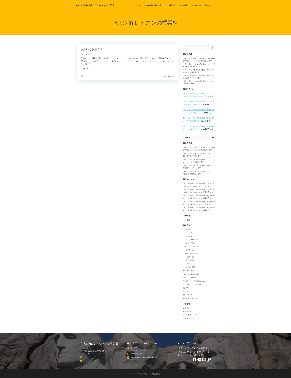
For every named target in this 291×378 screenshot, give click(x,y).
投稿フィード (188, 311)
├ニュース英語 (189, 243)
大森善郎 (86, 68)
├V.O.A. (186, 229)
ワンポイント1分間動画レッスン (194, 281)
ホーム (138, 5)
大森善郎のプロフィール (192, 284)
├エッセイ (187, 236)
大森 (204, 121)
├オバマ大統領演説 (191, 239)
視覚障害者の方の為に (191, 298)
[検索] (212, 48)
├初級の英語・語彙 (191, 253)
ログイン (186, 308)
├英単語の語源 (189, 267)
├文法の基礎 (188, 260)
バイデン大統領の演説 (191, 274)
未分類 (185, 288)
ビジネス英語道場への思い (153, 5)
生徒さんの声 (196, 5)
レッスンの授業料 (189, 277)
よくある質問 (183, 5)
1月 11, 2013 (85, 54)
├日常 (186, 264)
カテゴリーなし (188, 271)
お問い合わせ (209, 5)
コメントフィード (189, 315)
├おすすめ (187, 232)
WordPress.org (188, 318)
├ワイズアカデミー (191, 246)
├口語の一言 (188, 257)
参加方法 (172, 5)
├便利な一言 (188, 250)
